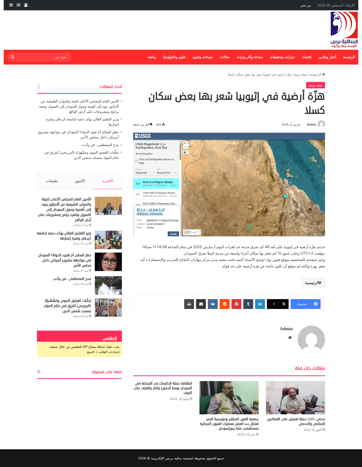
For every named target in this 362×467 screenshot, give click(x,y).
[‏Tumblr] (248, 304)
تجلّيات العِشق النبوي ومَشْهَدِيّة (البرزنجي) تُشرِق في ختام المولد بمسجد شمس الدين (67, 305)
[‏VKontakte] (213, 304)
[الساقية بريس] (344, 30)
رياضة (152, 57)
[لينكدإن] (260, 304)
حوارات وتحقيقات (282, 57)
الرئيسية (349, 57)
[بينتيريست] (236, 304)
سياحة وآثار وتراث (250, 57)
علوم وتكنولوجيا (174, 57)
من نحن (305, 5)
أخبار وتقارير (327, 57)
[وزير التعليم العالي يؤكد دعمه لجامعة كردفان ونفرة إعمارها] (108, 240)
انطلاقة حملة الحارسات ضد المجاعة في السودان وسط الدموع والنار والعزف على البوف (162, 388)
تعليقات (52, 180)
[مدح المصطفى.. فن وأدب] (108, 285)
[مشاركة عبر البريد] (201, 304)
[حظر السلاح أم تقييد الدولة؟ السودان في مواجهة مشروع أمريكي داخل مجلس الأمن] (108, 262)
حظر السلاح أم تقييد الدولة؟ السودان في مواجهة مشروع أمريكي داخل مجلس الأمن (64, 260)
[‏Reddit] (225, 304)
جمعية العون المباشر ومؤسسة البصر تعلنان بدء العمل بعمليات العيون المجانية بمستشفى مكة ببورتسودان (229, 424)
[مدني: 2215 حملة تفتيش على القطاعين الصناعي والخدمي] (295, 397)
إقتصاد (306, 57)
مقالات (225, 57)
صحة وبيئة (300, 74)
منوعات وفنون (203, 57)
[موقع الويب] (290, 337)
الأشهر (80, 180)
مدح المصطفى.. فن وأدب (100, 145)
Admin (311, 124)
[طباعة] (189, 304)
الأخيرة (107, 180)
